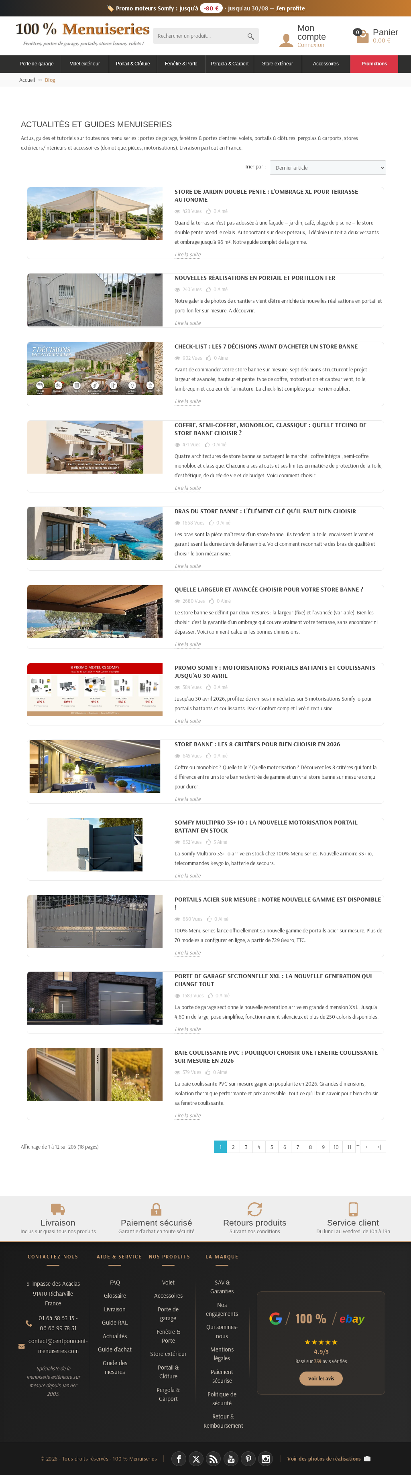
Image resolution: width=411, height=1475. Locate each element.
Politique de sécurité (222, 1398)
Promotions (374, 63)
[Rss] (213, 1459)
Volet (168, 1282)
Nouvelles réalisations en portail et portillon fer (255, 278)
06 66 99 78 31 (58, 1328)
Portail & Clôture (133, 63)
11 (349, 1147)
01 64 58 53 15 (56, 1318)
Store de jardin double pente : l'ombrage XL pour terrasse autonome (266, 195)
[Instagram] (265, 1459)
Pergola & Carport (229, 63)
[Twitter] (196, 1459)
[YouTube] (231, 1459)
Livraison (115, 1309)
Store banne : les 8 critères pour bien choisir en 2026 (257, 744)
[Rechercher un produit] (251, 36)
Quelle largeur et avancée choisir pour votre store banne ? (269, 589)
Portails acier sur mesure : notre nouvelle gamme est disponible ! (278, 903)
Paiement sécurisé (222, 1376)
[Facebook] (179, 1459)
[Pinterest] (248, 1459)
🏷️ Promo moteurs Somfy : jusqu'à (205, 8)
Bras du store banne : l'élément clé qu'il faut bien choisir (265, 511)
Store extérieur (277, 63)
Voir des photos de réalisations (324, 1458)
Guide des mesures (115, 1367)
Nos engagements (222, 1309)
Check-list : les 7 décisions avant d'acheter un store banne (266, 346)
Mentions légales (222, 1353)
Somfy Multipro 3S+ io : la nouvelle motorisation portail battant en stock (266, 826)
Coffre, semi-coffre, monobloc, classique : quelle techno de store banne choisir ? (270, 429)
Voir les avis (321, 1378)
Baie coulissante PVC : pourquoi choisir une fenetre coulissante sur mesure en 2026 (276, 1056)
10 (336, 1147)
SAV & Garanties (222, 1286)
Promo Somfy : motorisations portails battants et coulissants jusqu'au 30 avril (275, 671)
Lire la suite (187, 254)
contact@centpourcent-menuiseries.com (58, 1346)
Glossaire (115, 1295)
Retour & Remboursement (223, 1420)
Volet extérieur (85, 63)
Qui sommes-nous (222, 1331)
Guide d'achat (115, 1349)
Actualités (115, 1336)
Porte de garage (37, 63)
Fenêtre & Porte (181, 63)
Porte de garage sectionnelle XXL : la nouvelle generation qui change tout (273, 980)
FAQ (115, 1282)
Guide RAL (115, 1322)
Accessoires (325, 63)
